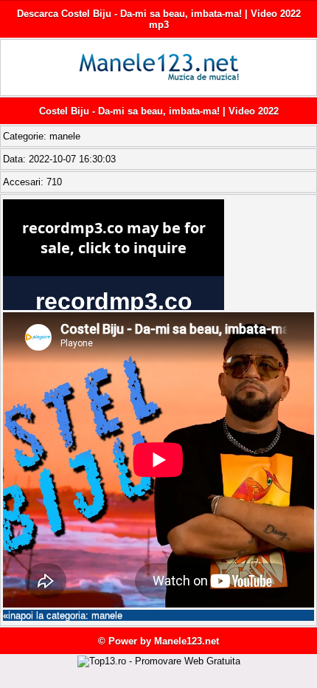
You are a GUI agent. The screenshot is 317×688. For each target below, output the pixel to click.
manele (64, 136)
